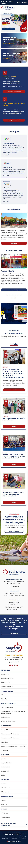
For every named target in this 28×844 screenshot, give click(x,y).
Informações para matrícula (14, 91)
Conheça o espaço (14, 290)
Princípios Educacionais (7, 707)
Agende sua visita (7, 13)
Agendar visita (14, 633)
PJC (2, 695)
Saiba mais (14, 243)
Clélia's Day (4, 699)
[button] (14, 825)
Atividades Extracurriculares (8, 721)
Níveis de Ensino (5, 717)
